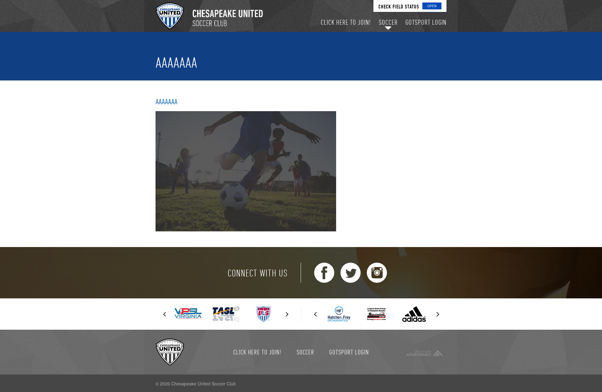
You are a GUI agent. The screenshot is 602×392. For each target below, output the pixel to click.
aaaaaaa (166, 101)
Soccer (305, 352)
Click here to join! (257, 352)
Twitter (351, 273)
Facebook (324, 273)
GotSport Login (349, 352)
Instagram (377, 273)
